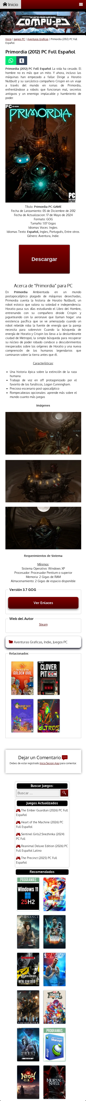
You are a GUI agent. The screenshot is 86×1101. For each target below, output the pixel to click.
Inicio (12, 4)
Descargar (44, 259)
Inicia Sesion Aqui (49, 763)
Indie (47, 642)
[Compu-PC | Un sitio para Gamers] (43, 22)
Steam (43, 624)
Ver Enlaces (43, 603)
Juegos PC (19, 39)
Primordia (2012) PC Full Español (40, 51)
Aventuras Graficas (37, 39)
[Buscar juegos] (64, 793)
